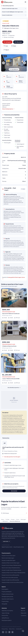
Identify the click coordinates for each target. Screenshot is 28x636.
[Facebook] (3, 632)
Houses (13, 519)
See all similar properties (13, 387)
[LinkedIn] (9, 632)
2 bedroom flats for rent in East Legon (10, 562)
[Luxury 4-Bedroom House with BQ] (14, 369)
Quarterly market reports (8, 599)
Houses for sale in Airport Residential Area (11, 570)
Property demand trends (7, 594)
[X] (6, 632)
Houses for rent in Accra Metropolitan (10, 575)
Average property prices (7, 596)
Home (2, 519)
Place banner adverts (6, 620)
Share (14, 46)
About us (23, 610)
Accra (17, 519)
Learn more (5, 541)
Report (7, 49)
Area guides (4, 603)
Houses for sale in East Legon (8, 560)
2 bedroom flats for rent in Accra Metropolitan (12, 582)
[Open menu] (25, 2)
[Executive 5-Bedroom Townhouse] (14, 304)
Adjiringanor (5, 521)
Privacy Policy (5, 628)
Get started (14, 491)
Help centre (23, 613)
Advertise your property (7, 610)
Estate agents (5, 589)
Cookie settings (19, 628)
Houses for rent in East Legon (8, 555)
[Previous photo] (3, 63)
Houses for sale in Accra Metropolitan (10, 580)
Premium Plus (5, 615)
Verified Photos (5, 618)
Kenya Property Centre (18, 547)
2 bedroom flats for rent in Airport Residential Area (13, 572)
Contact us (23, 615)
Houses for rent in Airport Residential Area (11, 565)
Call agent (8, 42)
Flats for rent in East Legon (8, 558)
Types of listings (5, 613)
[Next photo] (24, 63)
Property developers (6, 591)
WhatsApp (19, 42)
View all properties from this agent (12, 456)
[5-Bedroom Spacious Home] (14, 336)
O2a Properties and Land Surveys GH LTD (13, 448)
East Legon (23, 519)
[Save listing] (25, 290)
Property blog (5, 601)
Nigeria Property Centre (7, 547)
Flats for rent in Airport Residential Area (11, 567)
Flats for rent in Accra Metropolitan (10, 577)
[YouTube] (12, 632)
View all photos (14, 69)
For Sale (7, 519)
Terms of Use (12, 628)
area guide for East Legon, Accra (16, 277)
